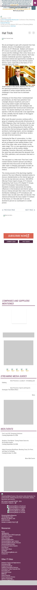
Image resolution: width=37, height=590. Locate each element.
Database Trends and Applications (11, 562)
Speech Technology (7, 578)
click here (13, 26)
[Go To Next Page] (33, 32)
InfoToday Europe (6, 572)
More (33, 395)
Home (3, 531)
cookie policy (13, 5)
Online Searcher (5, 575)
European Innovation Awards (9, 546)
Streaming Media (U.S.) (7, 580)
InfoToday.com (5, 570)
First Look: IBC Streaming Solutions (12, 433)
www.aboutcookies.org (7, 9)
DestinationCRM (5, 564)
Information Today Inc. (7, 503)
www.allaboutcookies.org (23, 9)
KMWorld (3, 574)
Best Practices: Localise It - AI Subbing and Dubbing (18, 381)
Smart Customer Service (8, 577)
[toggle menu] (34, 8)
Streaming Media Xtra (7, 539)
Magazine (5, 533)
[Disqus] (18, 273)
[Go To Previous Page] (29, 32)
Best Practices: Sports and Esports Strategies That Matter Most (16, 389)
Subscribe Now (17, 235)
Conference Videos (6, 536)
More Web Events (30, 458)
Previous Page (9, 210)
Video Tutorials (5, 538)
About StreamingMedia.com (9, 552)
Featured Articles (5, 23)
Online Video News (6, 549)
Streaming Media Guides (8, 544)
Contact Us (4, 554)
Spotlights (4, 550)
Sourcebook (4, 547)
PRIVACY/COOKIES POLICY (8, 522)
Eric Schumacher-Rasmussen (10, 19)
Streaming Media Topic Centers (10, 541)
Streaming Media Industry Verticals (11, 543)
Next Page (29, 210)
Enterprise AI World (6, 566)
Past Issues (26, 241)
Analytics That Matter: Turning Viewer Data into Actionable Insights (15, 441)
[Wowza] (19, 316)
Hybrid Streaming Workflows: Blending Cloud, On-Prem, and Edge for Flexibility (17, 450)
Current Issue (11, 241)
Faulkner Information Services (9, 567)
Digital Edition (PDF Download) (10, 535)
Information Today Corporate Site (10, 569)
